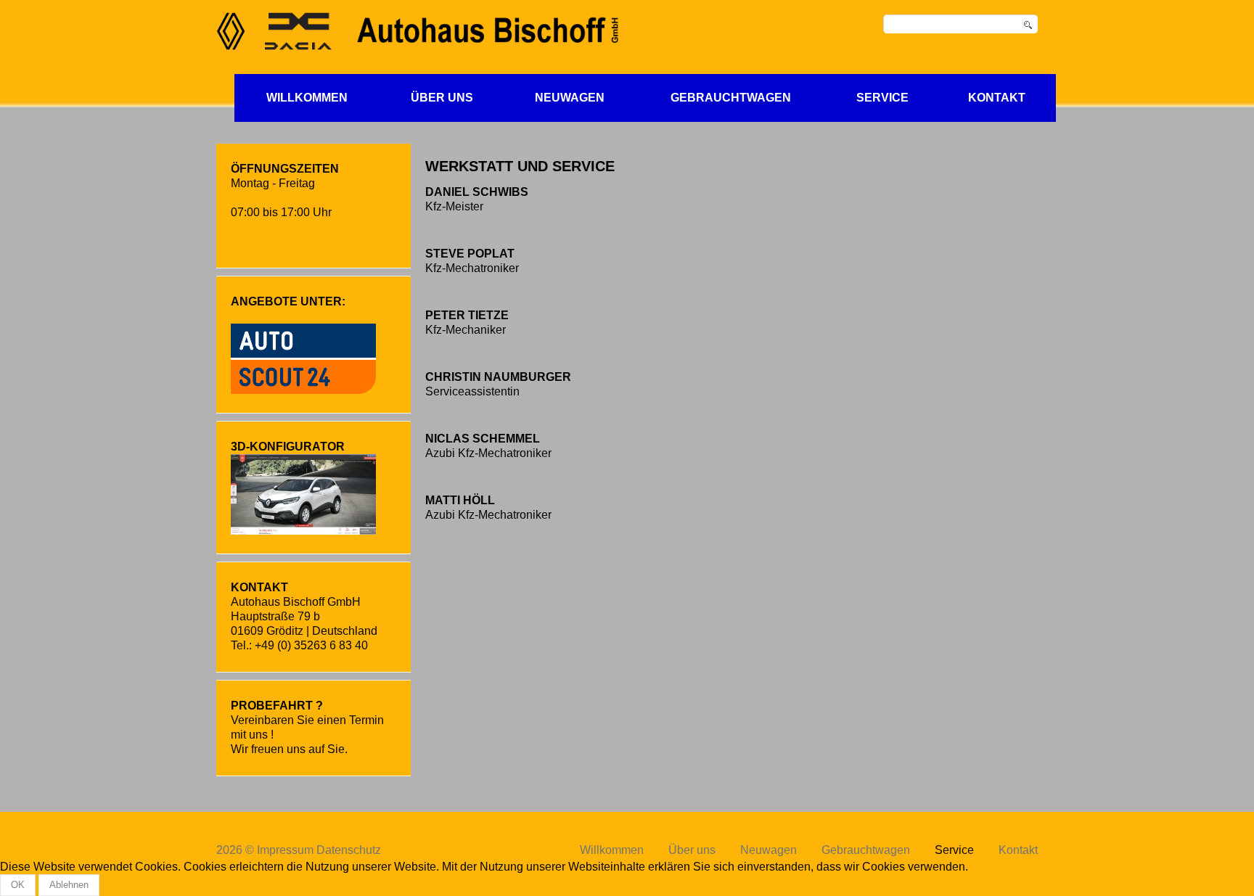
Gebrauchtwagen (731, 97)
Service (882, 97)
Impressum (285, 850)
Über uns (442, 97)
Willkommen (307, 97)
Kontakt (996, 97)
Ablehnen (69, 884)
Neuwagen (570, 97)
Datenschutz (348, 850)
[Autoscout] (303, 357)
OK (18, 884)
